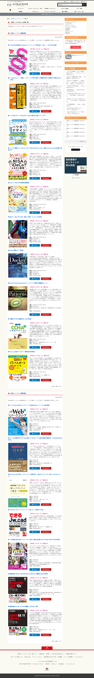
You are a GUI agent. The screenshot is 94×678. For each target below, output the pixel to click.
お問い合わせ (28, 656)
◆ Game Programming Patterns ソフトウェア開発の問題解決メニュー (28, 283)
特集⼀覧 (85, 1)
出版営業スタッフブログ (15, 18)
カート (67, 1)
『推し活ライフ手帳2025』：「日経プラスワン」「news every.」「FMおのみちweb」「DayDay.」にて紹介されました (75, 82)
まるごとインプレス (70, 25)
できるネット (54, 664)
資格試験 (20, 11)
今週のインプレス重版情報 (18, 33)
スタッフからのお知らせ (71, 26)
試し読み (35, 73)
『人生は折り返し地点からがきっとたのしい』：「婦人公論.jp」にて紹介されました (76, 95)
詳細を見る (47, 73)
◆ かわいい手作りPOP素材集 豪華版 (18, 182)
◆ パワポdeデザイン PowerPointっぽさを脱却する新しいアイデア (27, 115)
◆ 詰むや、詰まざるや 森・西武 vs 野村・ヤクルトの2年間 (25, 217)
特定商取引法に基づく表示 (50, 656)
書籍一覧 (20, 653)
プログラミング (35, 11)
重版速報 (67, 33)
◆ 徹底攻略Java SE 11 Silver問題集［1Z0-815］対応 (23, 606)
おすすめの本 (68, 23)
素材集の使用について (71, 653)
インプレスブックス (70, 664)
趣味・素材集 (64, 11)
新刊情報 (67, 28)
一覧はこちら (83, 141)
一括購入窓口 (41, 653)
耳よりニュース (69, 31)
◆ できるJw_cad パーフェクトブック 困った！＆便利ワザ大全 (26, 509)
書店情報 (67, 30)
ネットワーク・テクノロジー (50, 11)
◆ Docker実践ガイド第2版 (15, 250)
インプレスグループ (78, 656)
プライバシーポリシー (37, 656)
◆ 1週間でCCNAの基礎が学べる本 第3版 (19, 319)
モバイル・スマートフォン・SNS (35, 8)
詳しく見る (76, 47)
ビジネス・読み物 (64, 8)
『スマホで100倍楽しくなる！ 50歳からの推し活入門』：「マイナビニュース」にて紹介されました (76, 73)
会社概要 (60, 656)
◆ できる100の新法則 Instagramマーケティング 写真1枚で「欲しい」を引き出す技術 (32, 45)
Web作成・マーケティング (50, 8)
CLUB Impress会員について (58, 653)
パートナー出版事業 (68, 656)
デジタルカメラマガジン (38, 664)
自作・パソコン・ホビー (79, 11)
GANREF (47, 664)
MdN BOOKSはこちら (47, 14)
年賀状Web (61, 664)
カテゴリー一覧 (26, 653)
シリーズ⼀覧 (75, 1)
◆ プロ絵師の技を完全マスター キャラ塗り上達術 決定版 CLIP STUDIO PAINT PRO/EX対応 (34, 539)
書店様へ (48, 653)
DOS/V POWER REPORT (25, 664)
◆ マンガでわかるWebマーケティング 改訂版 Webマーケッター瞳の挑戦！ (29, 405)
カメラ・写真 (79, 8)
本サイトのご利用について (17, 656)
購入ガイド (34, 653)
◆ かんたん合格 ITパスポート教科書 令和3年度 (21, 351)
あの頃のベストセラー (70, 22)
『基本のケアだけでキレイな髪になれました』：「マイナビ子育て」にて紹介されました (76, 100)
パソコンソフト (20, 8)
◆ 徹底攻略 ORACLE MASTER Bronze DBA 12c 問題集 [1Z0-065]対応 (28, 574)
